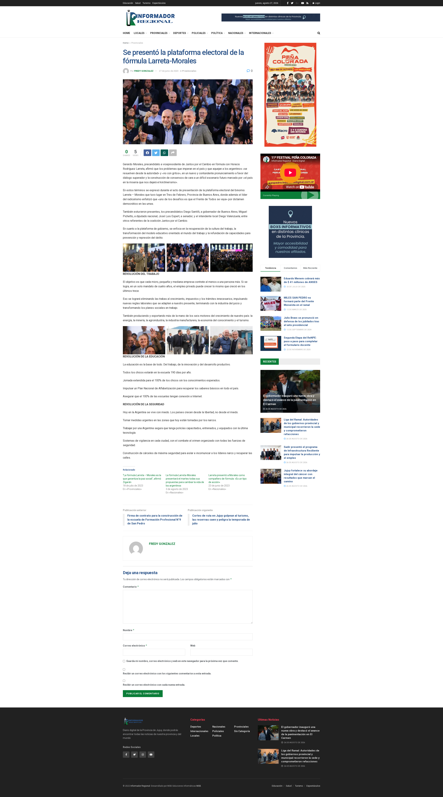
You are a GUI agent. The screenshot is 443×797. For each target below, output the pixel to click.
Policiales (199, 33)
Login (317, 3)
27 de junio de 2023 (168, 71)
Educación (128, 3)
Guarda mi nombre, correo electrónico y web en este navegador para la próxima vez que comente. (182, 661)
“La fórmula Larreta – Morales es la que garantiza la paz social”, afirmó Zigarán (142, 479)
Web (192, 645)
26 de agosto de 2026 (275, 409)
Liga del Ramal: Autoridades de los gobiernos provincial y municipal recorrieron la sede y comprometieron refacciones (302, 427)
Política (217, 33)
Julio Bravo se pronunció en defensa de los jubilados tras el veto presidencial (301, 321)
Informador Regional (140, 786)
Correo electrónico (135, 645)
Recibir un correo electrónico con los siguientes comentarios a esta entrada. (167, 673)
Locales (139, 33)
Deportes (179, 33)
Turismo (146, 3)
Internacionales (260, 33)
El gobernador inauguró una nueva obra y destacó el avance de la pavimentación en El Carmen (289, 400)
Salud (138, 3)
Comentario (131, 586)
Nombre (128, 630)
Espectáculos (159, 3)
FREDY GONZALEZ (143, 71)
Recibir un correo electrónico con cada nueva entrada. (154, 684)
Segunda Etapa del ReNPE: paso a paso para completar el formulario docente (301, 341)
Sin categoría (242, 731)
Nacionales (235, 33)
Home (126, 33)
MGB (198, 786)
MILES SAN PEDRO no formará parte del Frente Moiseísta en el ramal (299, 301)
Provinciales (159, 33)
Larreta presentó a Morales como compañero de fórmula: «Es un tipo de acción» (228, 479)
